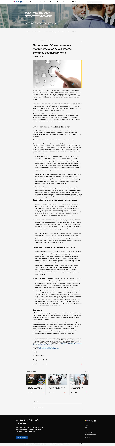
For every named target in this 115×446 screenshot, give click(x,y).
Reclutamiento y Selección (64, 32)
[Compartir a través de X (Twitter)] (36, 360)
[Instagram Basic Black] (30, 1)
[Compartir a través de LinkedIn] (40, 360)
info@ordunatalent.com (90, 434)
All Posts (28, 32)
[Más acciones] (81, 41)
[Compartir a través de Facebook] (33, 360)
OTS (35, 352)
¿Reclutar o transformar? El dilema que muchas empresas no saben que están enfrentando (57, 387)
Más (73, 32)
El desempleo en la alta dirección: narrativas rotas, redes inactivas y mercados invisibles (35, 387)
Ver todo (87, 371)
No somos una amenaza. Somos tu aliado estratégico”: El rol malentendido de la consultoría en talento (78, 387)
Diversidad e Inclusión (37, 32)
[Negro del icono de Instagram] (83, 444)
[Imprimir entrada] (46, 360)
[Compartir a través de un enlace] (43, 360)
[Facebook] (85, 437)
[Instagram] (89, 437)
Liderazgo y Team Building (50, 32)
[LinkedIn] (26, 1)
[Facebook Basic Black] (28, 1)
